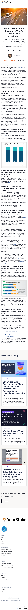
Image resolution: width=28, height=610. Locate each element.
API (2, 539)
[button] (25, 2)
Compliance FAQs (6, 583)
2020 (4, 135)
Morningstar (11, 182)
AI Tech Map (4, 557)
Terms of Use (4, 579)
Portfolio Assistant (6, 553)
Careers (3, 577)
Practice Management (9, 60)
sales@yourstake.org (13, 598)
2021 (20, 67)
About (2, 575)
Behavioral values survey (11, 331)
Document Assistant (6, 551)
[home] (6, 2)
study (20, 193)
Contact (3, 591)
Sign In (3, 589)
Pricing (3, 555)
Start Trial (3, 541)
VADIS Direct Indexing (7, 567)
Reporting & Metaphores (7, 565)
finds (24, 217)
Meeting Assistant (6, 549)
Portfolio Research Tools (7, 569)
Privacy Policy (4, 581)
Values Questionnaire (6, 563)
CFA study (6, 271)
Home (2, 537)
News (2, 543)
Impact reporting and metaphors (13, 334)
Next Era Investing (7, 428)
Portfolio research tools (10, 336)
